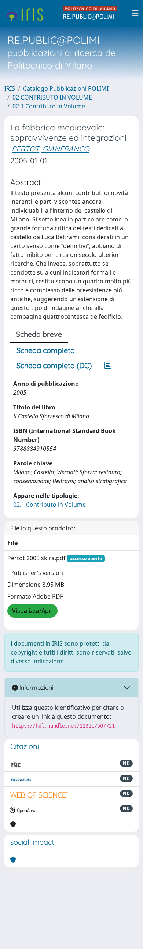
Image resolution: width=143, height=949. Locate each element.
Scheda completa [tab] (45, 350)
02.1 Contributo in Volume (48, 106)
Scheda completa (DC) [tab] (54, 365)
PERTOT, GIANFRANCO (50, 148)
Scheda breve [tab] (39, 334)
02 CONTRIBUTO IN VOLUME (52, 97)
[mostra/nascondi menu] (135, 13)
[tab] (108, 365)
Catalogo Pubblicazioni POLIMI (66, 88)
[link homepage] (26, 13)
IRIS (9, 88)
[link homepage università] (90, 13)
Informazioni (35, 687)
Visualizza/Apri (32, 611)
